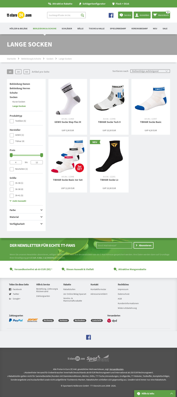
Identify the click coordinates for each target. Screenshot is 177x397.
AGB (120, 298)
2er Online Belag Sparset (74, 294)
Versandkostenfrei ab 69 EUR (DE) (32, 269)
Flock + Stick (122, 3)
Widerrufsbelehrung (127, 308)
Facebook (17, 289)
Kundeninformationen (128, 303)
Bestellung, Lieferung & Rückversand (47, 290)
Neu (155, 28)
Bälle (80, 28)
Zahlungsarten (43, 296)
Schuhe (14, 92)
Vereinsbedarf (139, 28)
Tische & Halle (97, 28)
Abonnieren (145, 245)
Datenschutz (123, 294)
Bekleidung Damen (20, 83)
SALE (165, 28)
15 (10, 71)
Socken (49, 58)
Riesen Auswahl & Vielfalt (80, 269)
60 (26, 71)
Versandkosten (116, 369)
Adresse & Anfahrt (99, 294)
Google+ (16, 298)
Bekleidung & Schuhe (44, 28)
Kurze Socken (18, 101)
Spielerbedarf (118, 28)
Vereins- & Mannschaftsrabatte (72, 299)
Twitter (16, 294)
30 (18, 71)
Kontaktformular (98, 289)
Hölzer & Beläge (19, 28)
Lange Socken (19, 106)
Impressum (123, 289)
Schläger (67, 28)
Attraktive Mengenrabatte (132, 269)
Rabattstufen (69, 289)
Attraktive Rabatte (62, 3)
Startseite (11, 58)
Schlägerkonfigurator (94, 3)
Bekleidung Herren (20, 88)
